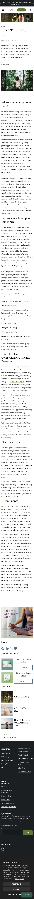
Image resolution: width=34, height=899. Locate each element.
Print (14, 40)
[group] (17, 3)
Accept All (16, 884)
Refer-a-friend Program (25, 758)
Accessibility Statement (8, 807)
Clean (3, 26)
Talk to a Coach (23, 755)
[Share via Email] (15, 648)
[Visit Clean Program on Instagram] (3, 849)
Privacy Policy (19, 879)
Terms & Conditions (7, 803)
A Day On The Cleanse (20, 709)
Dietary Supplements (7, 757)
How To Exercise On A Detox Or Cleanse (22, 723)
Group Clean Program (24, 771)
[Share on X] (11, 648)
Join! (28, 832)
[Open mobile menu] (3, 10)
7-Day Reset (21, 768)
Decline (16, 889)
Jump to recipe (6, 40)
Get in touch (5, 786)
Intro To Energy (21, 697)
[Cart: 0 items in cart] (30, 10)
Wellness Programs (7, 753)
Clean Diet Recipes (7, 760)
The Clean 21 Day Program (23, 763)
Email (3, 829)
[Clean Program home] (10, 10)
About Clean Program (24, 751)
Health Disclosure (6, 796)
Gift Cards (4, 767)
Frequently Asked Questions (6, 791)
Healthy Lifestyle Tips (7, 764)
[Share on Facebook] (2, 648)
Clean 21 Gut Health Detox (23, 661)
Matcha (3, 506)
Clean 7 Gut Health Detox (23, 674)
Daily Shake (5, 482)
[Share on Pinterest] (7, 648)
